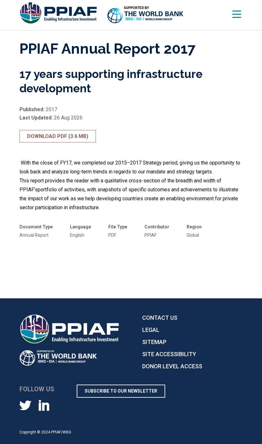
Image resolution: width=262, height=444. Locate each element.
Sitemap (154, 342)
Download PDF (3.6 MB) (57, 136)
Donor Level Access (172, 366)
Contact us (159, 317)
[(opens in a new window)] (145, 15)
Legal (150, 329)
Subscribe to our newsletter (121, 391)
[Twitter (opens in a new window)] (25, 405)
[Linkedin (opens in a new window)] (44, 405)
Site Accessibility (169, 354)
